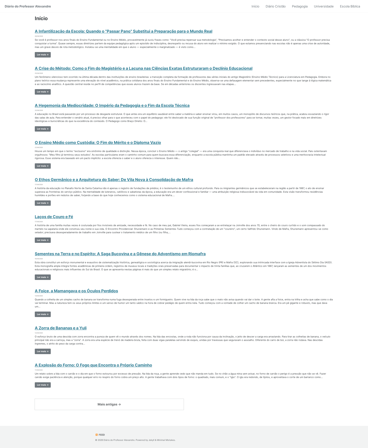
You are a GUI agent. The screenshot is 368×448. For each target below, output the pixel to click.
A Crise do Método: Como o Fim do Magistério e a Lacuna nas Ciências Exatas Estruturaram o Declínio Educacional (143, 68)
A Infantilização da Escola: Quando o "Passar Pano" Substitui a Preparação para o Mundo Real (123, 31)
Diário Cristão (276, 6)
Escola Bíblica (350, 6)
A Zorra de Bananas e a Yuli (61, 328)
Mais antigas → (109, 404)
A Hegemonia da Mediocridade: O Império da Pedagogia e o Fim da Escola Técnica (112, 105)
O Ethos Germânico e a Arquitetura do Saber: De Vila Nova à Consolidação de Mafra (114, 179)
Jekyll (151, 440)
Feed (101, 434)
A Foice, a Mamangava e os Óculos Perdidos (76, 290)
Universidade (324, 6)
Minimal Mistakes (166, 440)
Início (255, 6)
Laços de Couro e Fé (54, 216)
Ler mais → (43, 54)
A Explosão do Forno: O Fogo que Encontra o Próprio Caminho (93, 365)
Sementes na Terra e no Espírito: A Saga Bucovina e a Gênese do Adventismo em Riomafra (120, 253)
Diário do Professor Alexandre (28, 6)
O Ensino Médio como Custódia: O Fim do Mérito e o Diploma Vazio (98, 142)
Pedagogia (300, 6)
